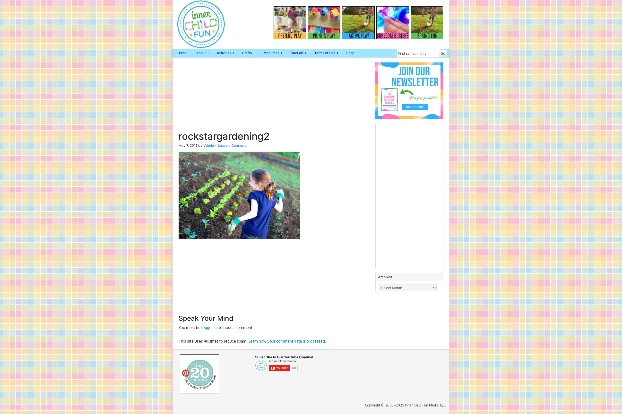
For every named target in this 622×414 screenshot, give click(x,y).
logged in (209, 327)
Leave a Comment (232, 145)
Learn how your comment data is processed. (287, 341)
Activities (221, 53)
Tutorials (294, 53)
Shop (350, 53)
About (198, 53)
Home (182, 53)
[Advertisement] (262, 96)
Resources (268, 53)
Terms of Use (322, 53)
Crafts (244, 53)
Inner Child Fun (197, 24)
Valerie (208, 145)
